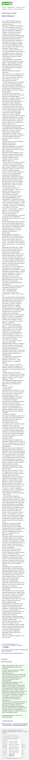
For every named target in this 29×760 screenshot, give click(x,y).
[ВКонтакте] (4, 647)
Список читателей (5, 649)
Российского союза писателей (12, 758)
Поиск (23, 7)
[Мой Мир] (7, 647)
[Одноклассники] (5, 647)
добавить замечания (7, 720)
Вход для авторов (18, 9)
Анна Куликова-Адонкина (8, 715)
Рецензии (18, 7)
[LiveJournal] (8, 647)
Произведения (11, 7)
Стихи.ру (25, 731)
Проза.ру (4, 733)
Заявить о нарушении (6, 651)
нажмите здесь (11, 754)
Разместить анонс (24, 649)
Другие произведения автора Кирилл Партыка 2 (12, 653)
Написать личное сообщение (20, 723)
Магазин (4, 9)
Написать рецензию (6, 661)
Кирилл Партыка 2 (8, 16)
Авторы (4, 7)
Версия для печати (15, 649)
